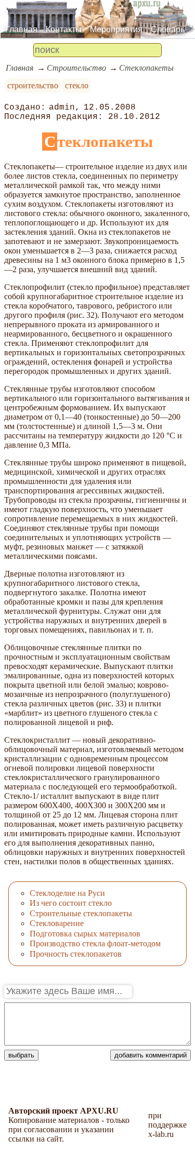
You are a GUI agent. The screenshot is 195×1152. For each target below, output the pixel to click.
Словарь (168, 29)
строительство (32, 85)
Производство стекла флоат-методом (95, 943)
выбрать (21, 1055)
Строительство (76, 67)
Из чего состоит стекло (71, 903)
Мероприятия (116, 29)
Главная (21, 29)
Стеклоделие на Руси (67, 893)
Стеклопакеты (146, 67)
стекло (76, 85)
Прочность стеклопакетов (76, 953)
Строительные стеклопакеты (81, 913)
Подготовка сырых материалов (85, 933)
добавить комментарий (150, 1055)
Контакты (64, 29)
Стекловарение (57, 923)
